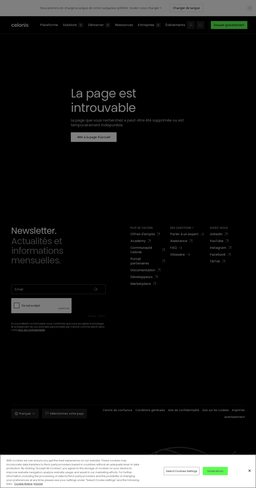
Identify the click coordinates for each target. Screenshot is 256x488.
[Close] (249, 470)
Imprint (38, 484)
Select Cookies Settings (181, 471)
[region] (128, 471)
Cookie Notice (23, 484)
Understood (215, 471)
